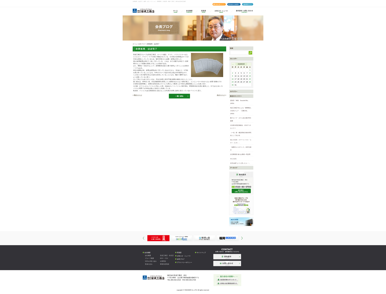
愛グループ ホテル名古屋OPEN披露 (240, 119)
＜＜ (233, 64)
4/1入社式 (233, 159)
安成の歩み (148, 264)
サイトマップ (201, 252)
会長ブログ (141, 44)
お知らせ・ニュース (183, 256)
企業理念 (163, 261)
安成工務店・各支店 (167, 255)
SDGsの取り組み (151, 261)
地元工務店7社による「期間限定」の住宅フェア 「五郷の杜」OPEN (241, 110)
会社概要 (147, 252)
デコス (170, 54)
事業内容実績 (164, 264)
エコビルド (137, 57)
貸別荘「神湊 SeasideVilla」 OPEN (240, 102)
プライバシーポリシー (184, 262)
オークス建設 (161, 54)
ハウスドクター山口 (180, 54)
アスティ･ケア (147, 57)
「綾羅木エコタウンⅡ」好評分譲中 (240, 148)
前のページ (138, 95)
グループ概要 (149, 258)
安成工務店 (152, 54)
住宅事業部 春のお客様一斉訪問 (240, 154)
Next (242, 238)
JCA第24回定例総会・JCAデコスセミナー (240, 126)
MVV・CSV (164, 258)
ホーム (135, 44)
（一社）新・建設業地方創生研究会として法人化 (240, 134)
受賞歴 (179, 252)
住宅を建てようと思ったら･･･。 (240, 163)
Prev (143, 238)
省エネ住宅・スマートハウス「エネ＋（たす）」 (240, 141)
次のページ (221, 95)
